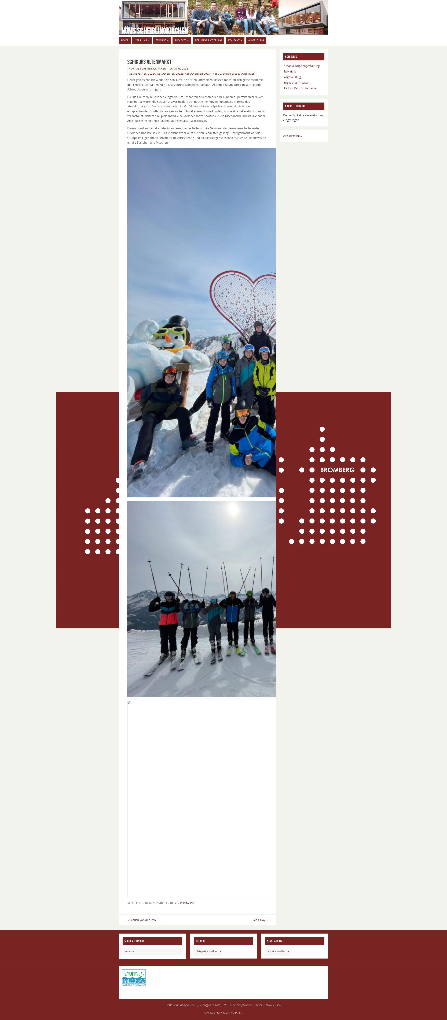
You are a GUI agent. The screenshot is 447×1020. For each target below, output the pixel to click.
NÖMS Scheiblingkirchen (154, 31)
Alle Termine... (292, 136)
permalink (187, 903)
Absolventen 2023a (198, 73)
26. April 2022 (179, 68)
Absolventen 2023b (226, 73)
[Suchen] (177, 952)
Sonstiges (248, 73)
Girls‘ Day (260, 920)
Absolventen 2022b (170, 73)
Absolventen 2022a (142, 73)
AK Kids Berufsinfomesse (300, 88)
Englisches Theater (296, 83)
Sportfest (290, 71)
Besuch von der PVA (141, 920)
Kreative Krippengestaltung (302, 66)
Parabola (222, 1012)
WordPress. (236, 1012)
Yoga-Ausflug (292, 77)
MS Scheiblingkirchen (150, 68)
